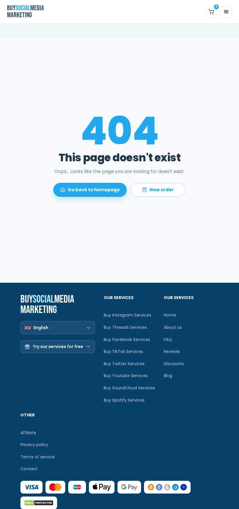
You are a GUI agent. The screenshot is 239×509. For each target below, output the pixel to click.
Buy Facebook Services (127, 339)
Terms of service (37, 457)
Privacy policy (34, 445)
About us (173, 327)
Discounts (174, 364)
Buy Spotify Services (124, 400)
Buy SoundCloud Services (129, 388)
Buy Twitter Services (124, 364)
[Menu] (226, 11)
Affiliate (28, 433)
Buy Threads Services (125, 327)
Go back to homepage (94, 190)
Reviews (172, 351)
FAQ (168, 339)
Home (170, 315)
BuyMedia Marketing (25, 12)
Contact (29, 469)
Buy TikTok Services (123, 351)
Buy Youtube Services (126, 376)
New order (162, 190)
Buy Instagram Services (127, 315)
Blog (168, 376)
